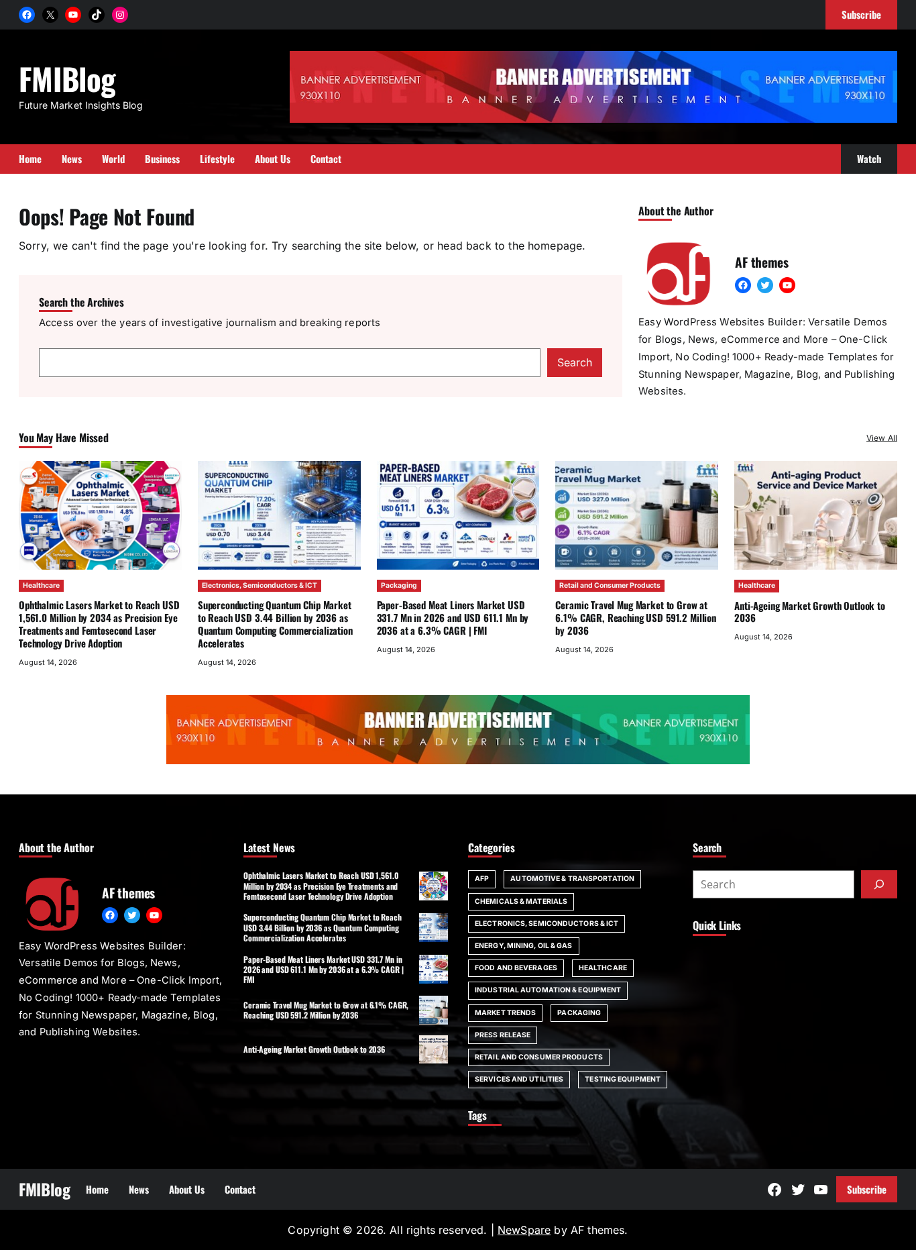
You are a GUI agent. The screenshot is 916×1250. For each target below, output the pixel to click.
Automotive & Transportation (572, 878)
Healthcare (41, 585)
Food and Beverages (516, 967)
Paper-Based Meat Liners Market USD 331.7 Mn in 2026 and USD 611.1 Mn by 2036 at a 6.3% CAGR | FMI (453, 617)
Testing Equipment (623, 1079)
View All (881, 438)
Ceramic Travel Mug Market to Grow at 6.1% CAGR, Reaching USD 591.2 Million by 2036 (635, 617)
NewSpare (524, 1230)
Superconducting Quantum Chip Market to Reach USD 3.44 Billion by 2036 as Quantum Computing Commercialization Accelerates (275, 623)
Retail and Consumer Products (610, 585)
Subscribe (866, 1189)
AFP (482, 878)
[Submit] (879, 884)
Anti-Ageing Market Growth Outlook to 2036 (809, 611)
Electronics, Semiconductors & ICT (259, 585)
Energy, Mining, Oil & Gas (524, 945)
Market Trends (505, 1012)
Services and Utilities (519, 1079)
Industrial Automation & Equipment (548, 990)
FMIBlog (67, 78)
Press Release (502, 1035)
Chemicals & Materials (521, 901)
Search (574, 362)
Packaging (399, 585)
